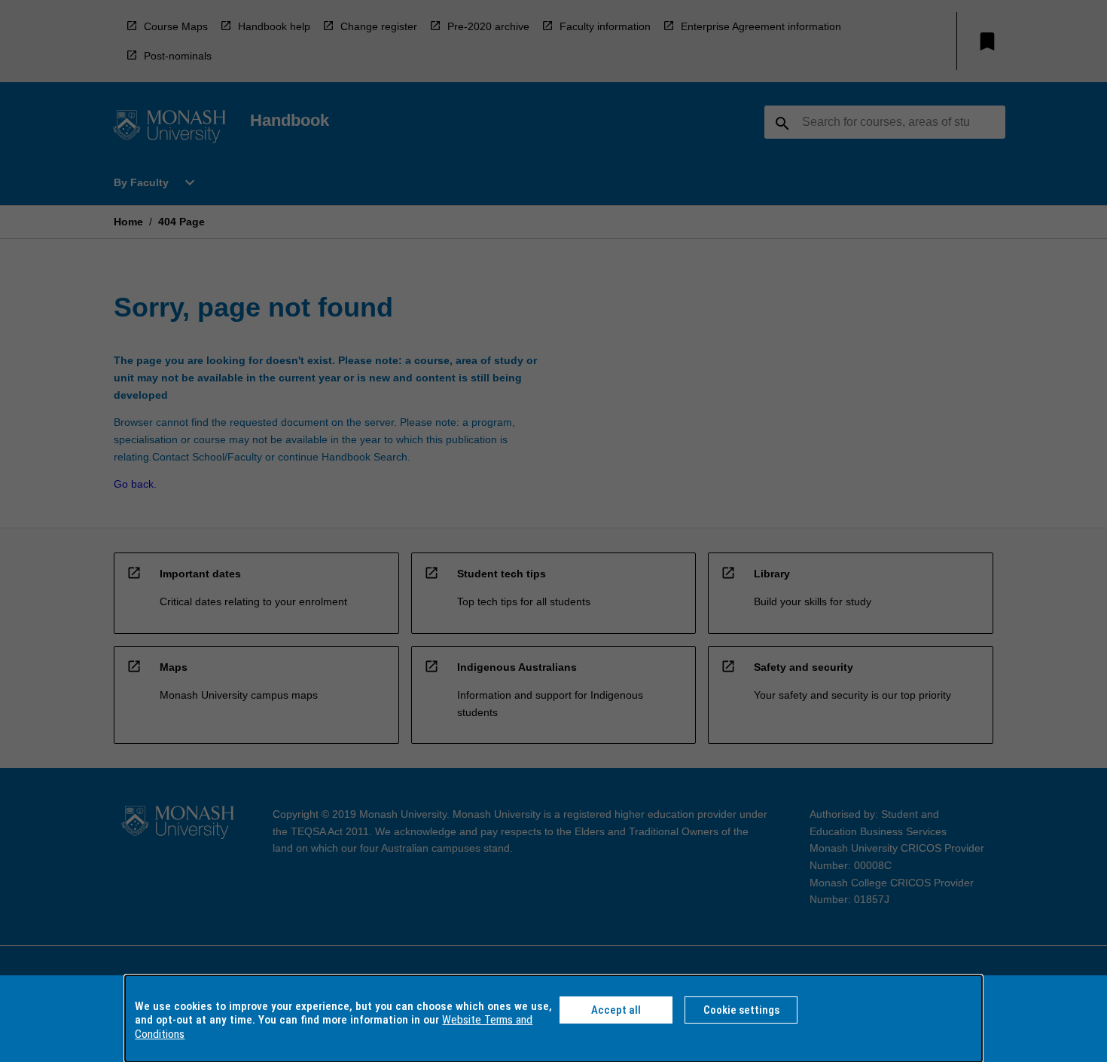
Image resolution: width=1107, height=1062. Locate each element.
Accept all (616, 1010)
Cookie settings (741, 1010)
